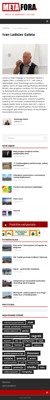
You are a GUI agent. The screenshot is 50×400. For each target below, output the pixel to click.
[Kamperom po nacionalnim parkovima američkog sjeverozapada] (7, 285)
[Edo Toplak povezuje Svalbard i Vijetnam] (7, 262)
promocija (18, 367)
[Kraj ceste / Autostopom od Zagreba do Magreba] (7, 250)
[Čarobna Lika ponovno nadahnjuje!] (7, 192)
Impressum (6, 382)
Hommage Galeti (21, 119)
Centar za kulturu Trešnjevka (17, 326)
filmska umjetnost (11, 331)
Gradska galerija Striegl (13, 353)
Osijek (40, 341)
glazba (25, 330)
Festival (18, 345)
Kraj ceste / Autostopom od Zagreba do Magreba (30, 246)
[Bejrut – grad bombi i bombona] (7, 274)
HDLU (42, 367)
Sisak (30, 322)
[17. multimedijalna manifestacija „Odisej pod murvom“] (7, 168)
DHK (16, 341)
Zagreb (36, 336)
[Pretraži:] (25, 138)
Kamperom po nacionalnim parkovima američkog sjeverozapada (29, 282)
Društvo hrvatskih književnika (15, 336)
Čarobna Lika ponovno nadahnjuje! (27, 187)
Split (28, 344)
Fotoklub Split (33, 363)
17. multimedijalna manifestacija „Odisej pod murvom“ (30, 164)
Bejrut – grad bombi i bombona (26, 269)
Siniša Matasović (11, 372)
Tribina (7, 345)
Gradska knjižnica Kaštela (13, 349)
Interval (16, 210)
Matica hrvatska (10, 363)
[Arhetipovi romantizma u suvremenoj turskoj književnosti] (7, 180)
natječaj (8, 358)
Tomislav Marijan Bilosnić (14, 322)
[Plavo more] (7, 203)
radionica (38, 345)
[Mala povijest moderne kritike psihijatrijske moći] (7, 156)
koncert (7, 341)
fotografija (27, 372)
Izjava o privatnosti (9, 386)
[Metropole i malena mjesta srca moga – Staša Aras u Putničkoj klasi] (7, 297)
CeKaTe (7, 367)
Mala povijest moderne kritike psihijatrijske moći (26, 152)
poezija (21, 358)
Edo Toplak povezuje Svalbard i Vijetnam (30, 257)
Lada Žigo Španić (28, 341)
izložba (31, 367)
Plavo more (18, 199)
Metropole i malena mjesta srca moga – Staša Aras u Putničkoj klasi (30, 294)
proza (33, 358)
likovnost (33, 353)
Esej (22, 363)
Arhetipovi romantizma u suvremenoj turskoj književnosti (29, 176)
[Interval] (7, 215)
